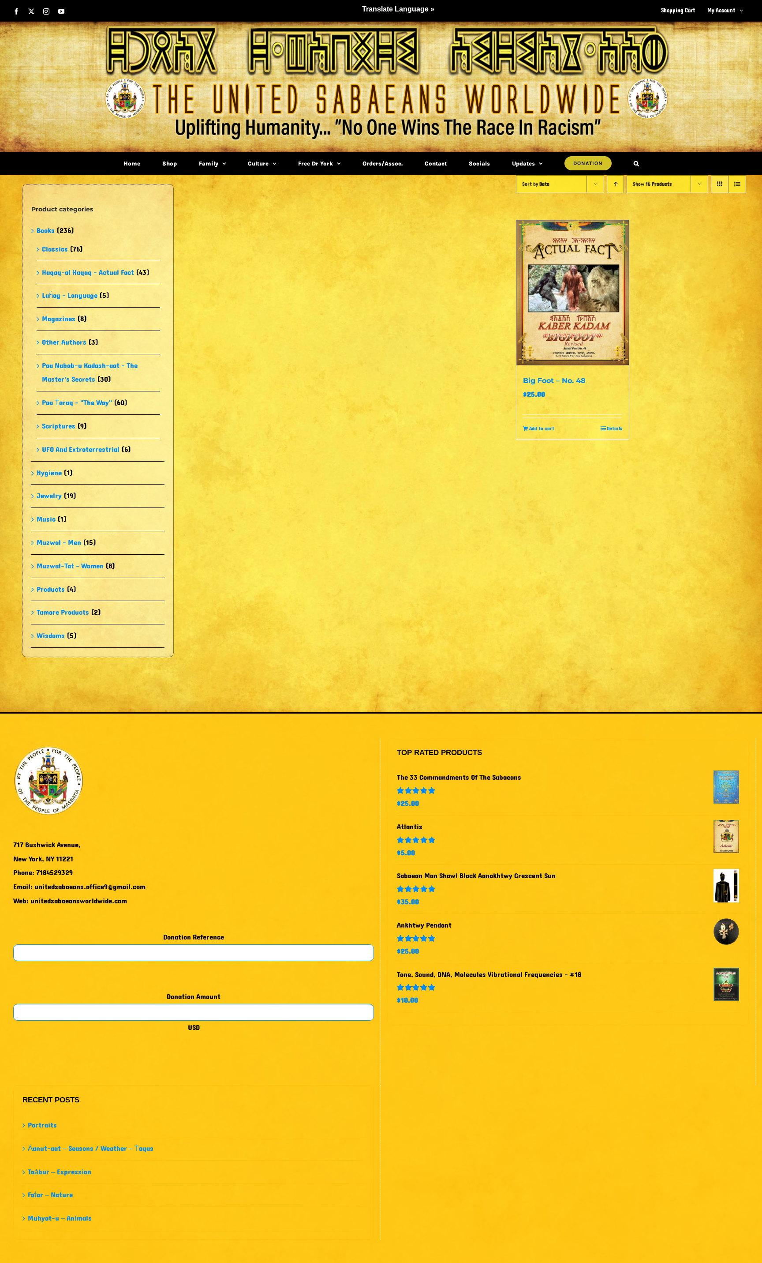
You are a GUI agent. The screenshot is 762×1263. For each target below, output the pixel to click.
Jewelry (49, 496)
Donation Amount (193, 997)
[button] (636, 163)
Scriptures (58, 426)
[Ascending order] (615, 184)
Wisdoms (51, 636)
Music (46, 519)
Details (614, 428)
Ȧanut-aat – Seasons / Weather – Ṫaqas (90, 1148)
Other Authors (64, 342)
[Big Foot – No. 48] (572, 292)
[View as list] (737, 184)
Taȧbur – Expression (59, 1172)
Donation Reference (193, 937)
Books (46, 230)
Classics (55, 249)
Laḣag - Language (69, 295)
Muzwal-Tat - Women (70, 566)
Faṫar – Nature (50, 1195)
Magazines (58, 319)
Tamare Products (63, 612)
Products (51, 589)
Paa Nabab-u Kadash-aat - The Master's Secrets (90, 373)
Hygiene (49, 473)
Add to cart (541, 428)
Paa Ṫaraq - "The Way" (77, 403)
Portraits (42, 1125)
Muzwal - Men (59, 542)
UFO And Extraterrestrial (81, 449)
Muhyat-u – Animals (60, 1218)
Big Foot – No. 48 (554, 380)
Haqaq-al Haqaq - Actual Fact (88, 272)
